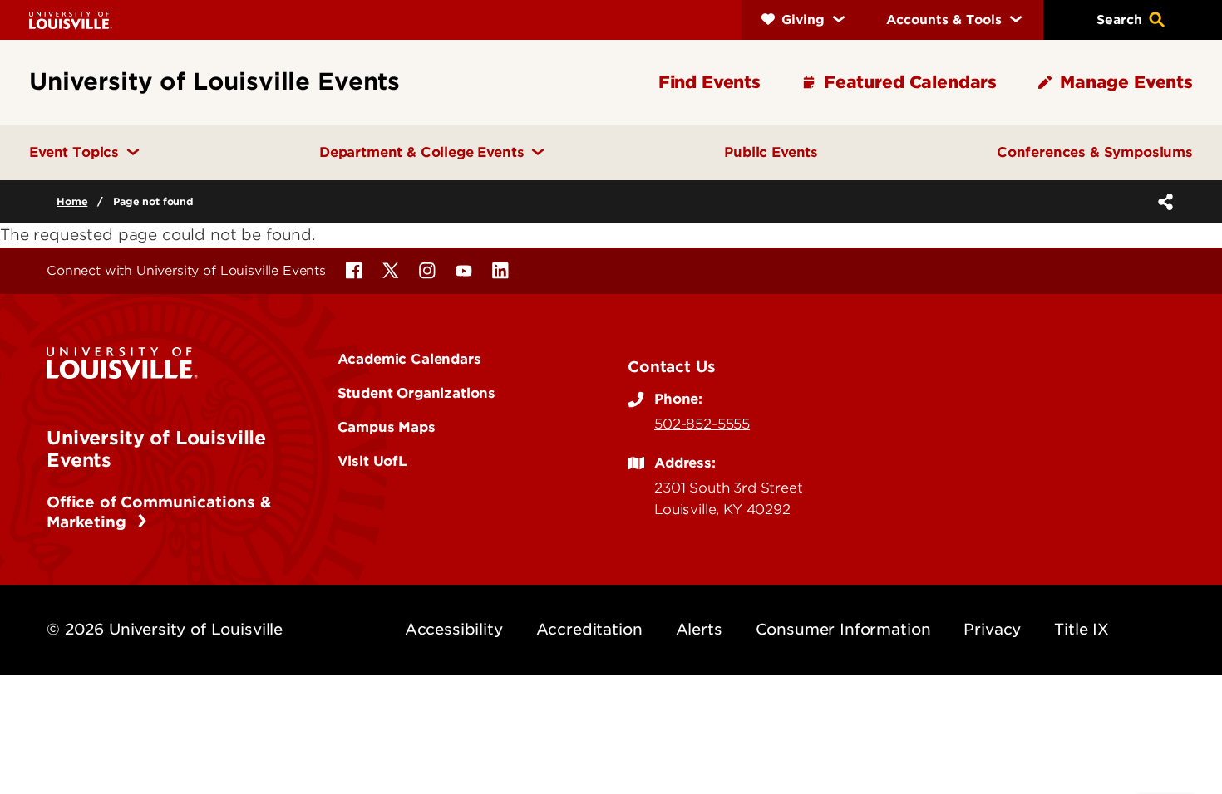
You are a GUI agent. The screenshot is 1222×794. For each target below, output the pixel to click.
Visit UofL (372, 461)
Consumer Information (843, 629)
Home (72, 201)
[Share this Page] (1162, 202)
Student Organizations (417, 393)
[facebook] (354, 270)
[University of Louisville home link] (70, 19)
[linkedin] (500, 270)
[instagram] (427, 270)
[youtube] (464, 270)
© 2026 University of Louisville (165, 629)
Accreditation (589, 629)
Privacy (992, 629)
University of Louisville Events (156, 448)
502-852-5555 (702, 423)
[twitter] (390, 270)
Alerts (699, 629)
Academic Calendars (409, 358)
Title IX (1081, 629)
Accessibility (454, 629)
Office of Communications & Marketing (159, 512)
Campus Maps (387, 427)
